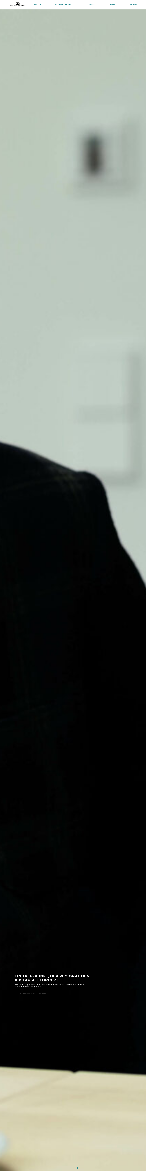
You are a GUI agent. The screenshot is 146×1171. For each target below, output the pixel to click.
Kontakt (133, 4)
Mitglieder (91, 4)
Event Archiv (73, 1071)
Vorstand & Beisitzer (64, 4)
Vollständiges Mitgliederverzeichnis (73, 863)
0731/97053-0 (83, 1125)
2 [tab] (72, 632)
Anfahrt (77, 1134)
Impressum (78, 1159)
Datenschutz (79, 1155)
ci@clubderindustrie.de (90, 1130)
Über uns (37, 4)
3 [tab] (74, 632)
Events (113, 4)
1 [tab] (69, 632)
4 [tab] (77, 632)
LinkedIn (77, 1147)
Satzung (77, 1151)
